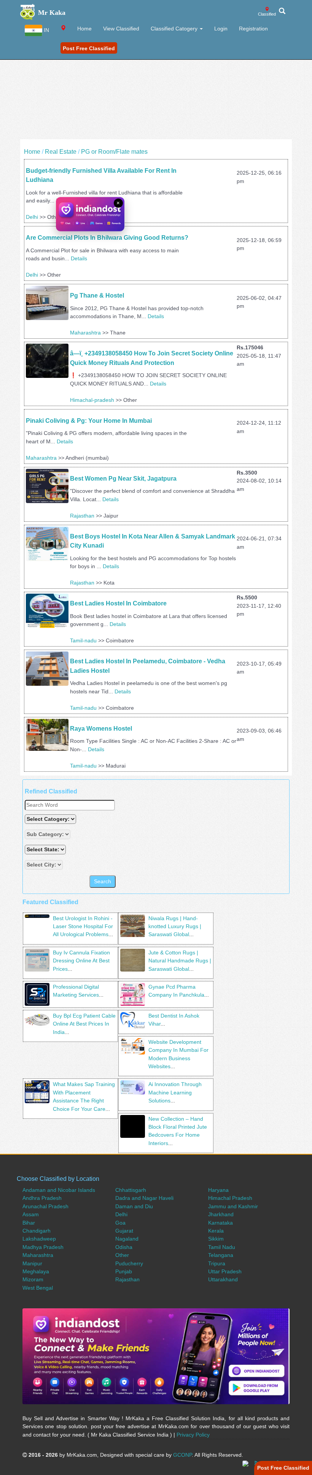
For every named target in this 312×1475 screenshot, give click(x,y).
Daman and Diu (134, 1206)
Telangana (220, 1255)
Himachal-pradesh (92, 400)
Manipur (32, 1263)
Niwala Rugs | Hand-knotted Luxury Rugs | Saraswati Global (174, 926)
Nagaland (126, 1239)
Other (122, 1255)
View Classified (121, 28)
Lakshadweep (39, 1239)
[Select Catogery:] (50, 819)
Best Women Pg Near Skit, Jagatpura (123, 478)
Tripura (216, 1263)
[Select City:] (44, 865)
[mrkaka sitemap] (246, 1463)
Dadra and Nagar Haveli (144, 1198)
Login (221, 28)
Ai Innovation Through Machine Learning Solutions (175, 1092)
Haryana (218, 1190)
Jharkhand (221, 1214)
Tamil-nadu (83, 640)
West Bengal (37, 1288)
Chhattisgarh (130, 1190)
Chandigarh (36, 1231)
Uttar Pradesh (225, 1271)
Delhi (32, 217)
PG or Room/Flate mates (114, 151)
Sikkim (216, 1239)
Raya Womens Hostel (102, 728)
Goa (120, 1223)
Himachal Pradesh (230, 1198)
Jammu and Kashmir (233, 1206)
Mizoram (32, 1279)
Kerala (216, 1231)
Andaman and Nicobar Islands (58, 1190)
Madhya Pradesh (43, 1247)
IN (45, 30)
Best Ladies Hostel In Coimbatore (118, 603)
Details (79, 258)
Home (84, 28)
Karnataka (220, 1223)
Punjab (123, 1271)
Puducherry (129, 1263)
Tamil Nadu (221, 1247)
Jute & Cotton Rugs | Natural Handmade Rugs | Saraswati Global (179, 960)
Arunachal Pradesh (45, 1206)
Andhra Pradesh (42, 1198)
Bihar (28, 1223)
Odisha (123, 1247)
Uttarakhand (223, 1279)
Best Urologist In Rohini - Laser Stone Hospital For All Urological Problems (83, 926)
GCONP (182, 1455)
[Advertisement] (156, 86)
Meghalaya (35, 1271)
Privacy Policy (193, 1435)
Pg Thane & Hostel (97, 295)
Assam (30, 1214)
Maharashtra (85, 333)
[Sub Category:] (48, 834)
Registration (253, 28)
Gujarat (124, 1231)
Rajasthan (82, 516)
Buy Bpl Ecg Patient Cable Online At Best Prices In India (84, 1024)
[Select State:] (46, 849)
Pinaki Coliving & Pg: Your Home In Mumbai (89, 420)
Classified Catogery (175, 28)
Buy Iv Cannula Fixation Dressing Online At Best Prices (81, 960)
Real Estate (60, 151)
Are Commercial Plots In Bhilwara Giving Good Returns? (107, 237)
